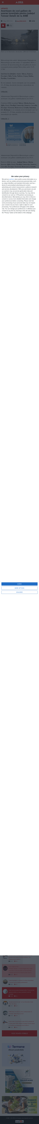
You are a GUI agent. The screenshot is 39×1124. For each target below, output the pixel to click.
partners (11, 179)
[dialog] (19, 562)
